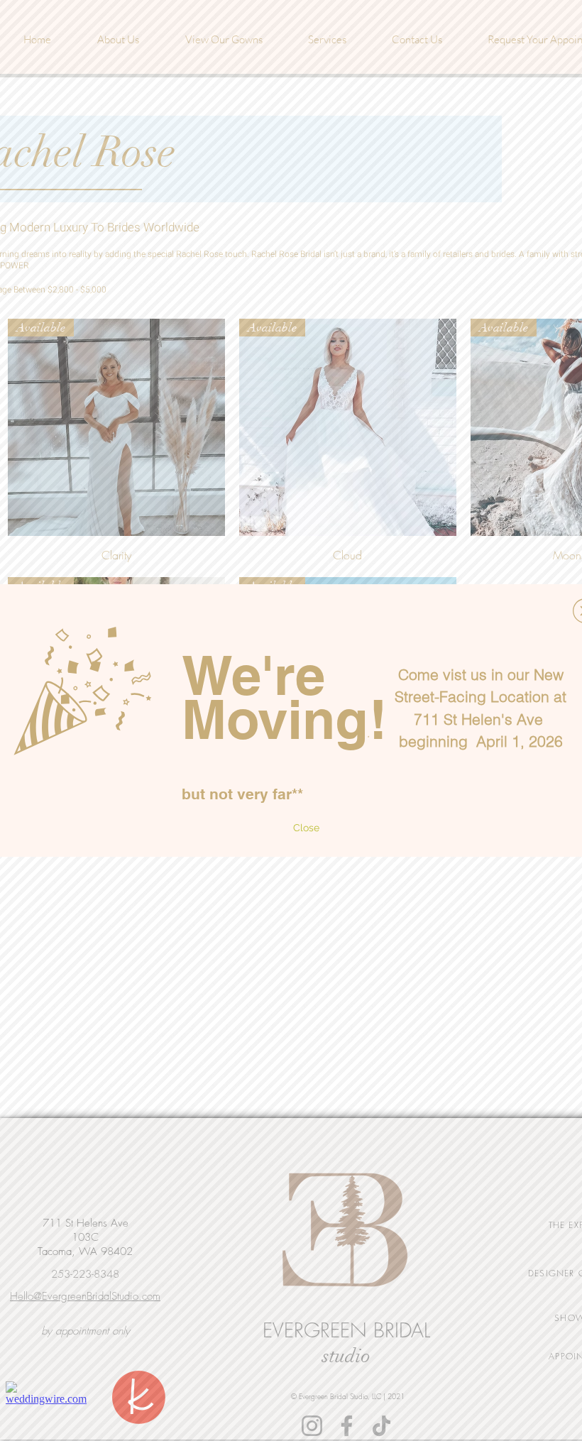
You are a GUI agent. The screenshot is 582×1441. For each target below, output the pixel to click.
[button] (306, 828)
